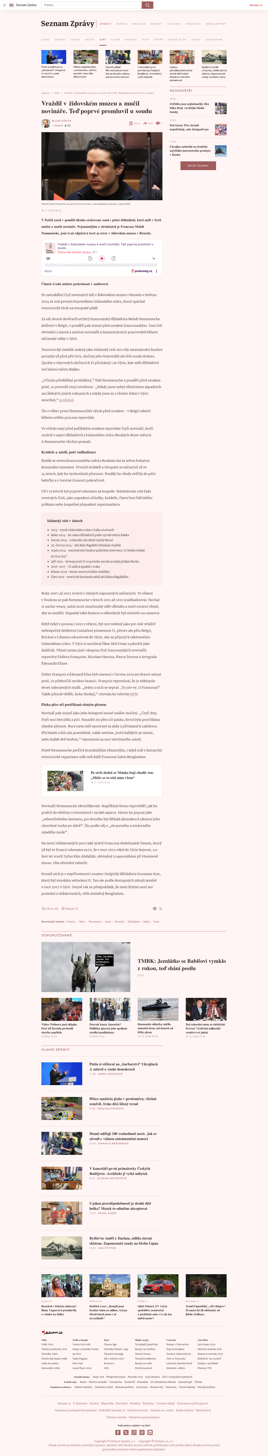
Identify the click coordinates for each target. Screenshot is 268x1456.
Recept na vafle (143, 1363)
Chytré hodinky (187, 1387)
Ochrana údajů (165, 1403)
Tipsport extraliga (113, 1354)
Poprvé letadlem (175, 1349)
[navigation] (4, 5)
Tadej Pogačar (80, 1359)
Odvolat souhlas (116, 1417)
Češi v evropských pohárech (177, 1377)
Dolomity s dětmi (175, 1368)
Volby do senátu (50, 1363)
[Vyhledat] (147, 5)
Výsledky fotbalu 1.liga (116, 1349)
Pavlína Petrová (111, 1108)
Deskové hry (156, 1387)
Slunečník (129, 1382)
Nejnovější (181, 90)
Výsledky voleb (49, 1354)
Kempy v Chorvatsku (177, 1344)
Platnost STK (204, 1368)
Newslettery (203, 1410)
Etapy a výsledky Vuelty (85, 1349)
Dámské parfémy (124, 1387)
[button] (53, 57)
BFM (134, 694)
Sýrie (82, 921)
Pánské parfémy (206, 1387)
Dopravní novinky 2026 (210, 1354)
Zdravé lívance (143, 1354)
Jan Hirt (77, 1354)
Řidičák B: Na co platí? (210, 1359)
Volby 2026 (47, 1344)
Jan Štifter (107, 1248)
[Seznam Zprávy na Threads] (142, 1432)
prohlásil (66, 400)
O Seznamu (80, 1403)
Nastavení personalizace (144, 1417)
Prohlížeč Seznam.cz (112, 1410)
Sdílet (150, 123)
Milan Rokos (61, 120)
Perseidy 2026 (135, 1377)
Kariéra (94, 1403)
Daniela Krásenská (113, 1143)
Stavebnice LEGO (104, 1387)
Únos (156, 921)
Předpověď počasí (116, 1377)
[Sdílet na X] (160, 908)
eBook (137, 123)
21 (161, 123)
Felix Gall (78, 1363)
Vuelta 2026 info (81, 1344)
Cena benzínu (152, 1377)
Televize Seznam (137, 1410)
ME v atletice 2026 (114, 1359)
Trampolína (115, 1382)
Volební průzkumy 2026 (54, 1349)
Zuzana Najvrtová (112, 1178)
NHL (106, 1368)
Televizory (171, 1387)
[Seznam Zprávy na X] (126, 1432)
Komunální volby (50, 1368)
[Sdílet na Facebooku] (155, 908)
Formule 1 (109, 1363)
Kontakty (122, 1403)
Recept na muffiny (145, 1349)
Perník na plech (143, 1368)
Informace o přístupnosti (192, 1403)
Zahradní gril (185, 1382)
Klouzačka (142, 1382)
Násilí (146, 921)
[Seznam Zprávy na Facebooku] (118, 1432)
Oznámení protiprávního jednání (76, 1410)
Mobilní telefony (83, 1387)
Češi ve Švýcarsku (176, 1359)
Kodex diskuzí (184, 1410)
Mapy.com (98, 1377)
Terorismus (94, 921)
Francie (71, 921)
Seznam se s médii (162, 1410)
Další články (198, 165)
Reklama (148, 1403)
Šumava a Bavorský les (178, 1354)
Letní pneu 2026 (206, 1344)
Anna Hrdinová (110, 1074)
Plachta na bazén (98, 1382)
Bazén (83, 1382)
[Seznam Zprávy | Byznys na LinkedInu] (150, 1432)
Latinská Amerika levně (179, 1363)
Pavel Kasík (107, 1213)
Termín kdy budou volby (54, 1359)
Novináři (119, 921)
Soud (108, 921)
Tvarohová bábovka (145, 1359)
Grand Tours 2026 (82, 1368)
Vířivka (198, 1382)
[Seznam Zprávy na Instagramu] (134, 1432)
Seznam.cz (256, 5)
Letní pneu (142, 1387)
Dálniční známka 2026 (210, 1349)
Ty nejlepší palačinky (146, 1344)
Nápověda (107, 1403)
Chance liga (110, 1344)
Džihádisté (134, 921)
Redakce (135, 1403)
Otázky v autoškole (208, 1363)
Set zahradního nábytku (163, 1382)
